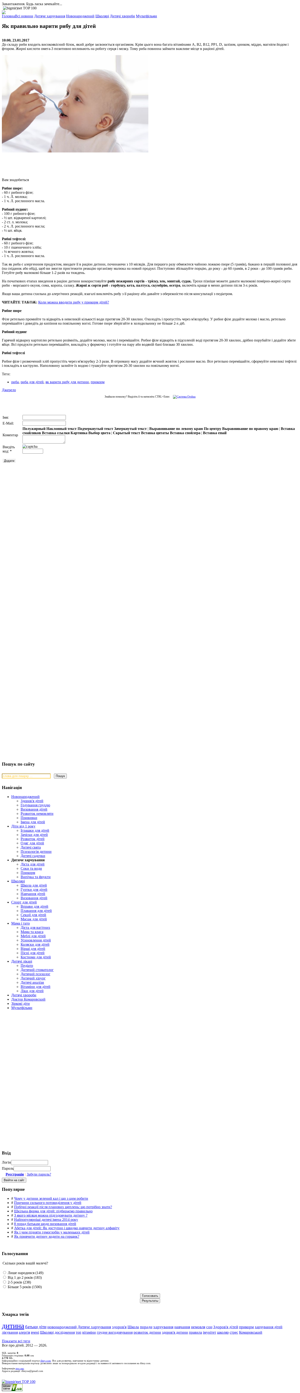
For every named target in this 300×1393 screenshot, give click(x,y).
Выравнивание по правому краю (250, 429)
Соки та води (31, 868)
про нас (19, 1368)
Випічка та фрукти (36, 877)
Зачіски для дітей (34, 835)
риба (15, 382)
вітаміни (89, 1332)
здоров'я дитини (175, 1332)
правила (195, 1332)
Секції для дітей (33, 915)
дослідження (65, 1332)
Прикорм (28, 873)
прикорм (98, 382)
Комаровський (250, 1332)
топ (78, 1332)
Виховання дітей (34, 809)
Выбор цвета (99, 433)
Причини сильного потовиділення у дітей (47, 1203)
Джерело (9, 390)
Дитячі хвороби (23, 995)
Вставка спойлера (185, 433)
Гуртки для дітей (34, 890)
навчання (182, 1327)
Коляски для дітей (35, 944)
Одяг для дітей (32, 843)
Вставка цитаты (155, 433)
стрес (234, 1332)
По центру (212, 429)
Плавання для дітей (36, 911)
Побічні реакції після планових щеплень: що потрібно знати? (63, 1207)
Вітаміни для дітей (35, 987)
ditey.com (45, 1360)
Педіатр (27, 966)
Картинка (79, 433)
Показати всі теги (16, 1341)
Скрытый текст (126, 433)
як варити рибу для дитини (67, 382)
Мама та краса (32, 932)
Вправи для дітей (34, 906)
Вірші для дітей (33, 949)
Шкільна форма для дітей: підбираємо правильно (53, 1211)
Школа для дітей (34, 885)
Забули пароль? (39, 1174)
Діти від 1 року (23, 826)
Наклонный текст (61, 429)
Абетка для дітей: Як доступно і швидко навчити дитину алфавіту (67, 1228)
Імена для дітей (33, 822)
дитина (13, 1325)
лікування (10, 1332)
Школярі (18, 881)
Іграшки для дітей (35, 830)
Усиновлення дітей (36, 940)
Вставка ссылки (56, 433)
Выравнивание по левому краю (176, 429)
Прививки (29, 818)
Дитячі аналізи (32, 982)
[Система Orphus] (183, 396)
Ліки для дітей (32, 991)
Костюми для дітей (36, 957)
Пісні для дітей (33, 953)
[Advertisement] (72, 163)
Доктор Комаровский (28, 999)
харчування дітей (268, 1327)
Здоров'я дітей (32, 801)
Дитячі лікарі (21, 961)
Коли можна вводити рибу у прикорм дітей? (73, 302)
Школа (133, 1327)
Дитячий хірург (33, 978)
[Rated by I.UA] (12, 1390)
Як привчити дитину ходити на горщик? (46, 1236)
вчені (35, 1332)
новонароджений (62, 1327)
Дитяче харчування (94, 1327)
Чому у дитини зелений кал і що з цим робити (51, 1198)
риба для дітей (32, 382)
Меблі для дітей (33, 936)
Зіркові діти (20, 1004)
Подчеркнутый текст (95, 429)
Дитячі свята (31, 847)
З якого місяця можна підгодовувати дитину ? (50, 1215)
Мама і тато (20, 923)
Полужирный (33, 429)
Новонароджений (25, 797)
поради (146, 1327)
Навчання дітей (33, 894)
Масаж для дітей (34, 919)
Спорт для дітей (24, 902)
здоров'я (119, 1327)
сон (209, 1327)
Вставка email (214, 433)
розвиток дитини (147, 1332)
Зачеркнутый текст (130, 429)
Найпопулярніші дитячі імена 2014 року (46, 1220)
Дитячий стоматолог (37, 970)
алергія (24, 1332)
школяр (223, 1332)
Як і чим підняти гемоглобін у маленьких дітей (52, 1232)
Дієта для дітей (33, 864)
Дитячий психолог (35, 974)
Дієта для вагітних (35, 928)
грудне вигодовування (115, 1332)
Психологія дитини (36, 852)
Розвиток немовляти (37, 814)
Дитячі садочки (33, 856)
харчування (163, 1327)
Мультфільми (21, 1008)
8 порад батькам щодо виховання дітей (45, 1224)
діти (42, 1326)
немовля (198, 1327)
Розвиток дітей (33, 839)
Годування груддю (35, 805)
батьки (31, 1326)
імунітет (209, 1332)
